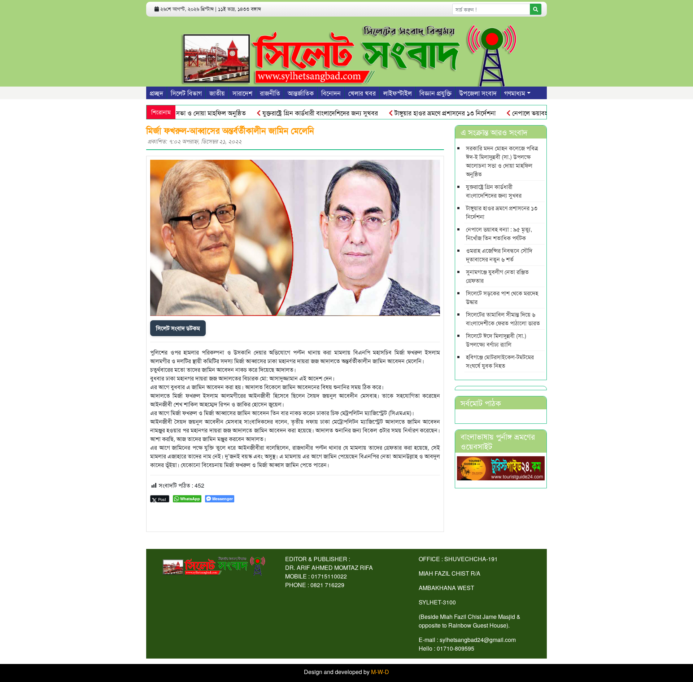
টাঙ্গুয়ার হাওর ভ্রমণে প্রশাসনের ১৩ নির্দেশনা (427, 112)
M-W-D (380, 672)
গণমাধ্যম (514, 92)
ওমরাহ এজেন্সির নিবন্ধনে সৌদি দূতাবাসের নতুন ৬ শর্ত (499, 254)
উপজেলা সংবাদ (478, 92)
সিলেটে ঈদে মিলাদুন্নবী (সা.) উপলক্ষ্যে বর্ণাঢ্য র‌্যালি (496, 339)
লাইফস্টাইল (397, 92)
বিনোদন (331, 92)
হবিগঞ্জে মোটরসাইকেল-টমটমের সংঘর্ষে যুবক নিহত (500, 361)
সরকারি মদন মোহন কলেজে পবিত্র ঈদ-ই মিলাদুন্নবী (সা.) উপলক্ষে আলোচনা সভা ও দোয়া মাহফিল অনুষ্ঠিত (502, 161)
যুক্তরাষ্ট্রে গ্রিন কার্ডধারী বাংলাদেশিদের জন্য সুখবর (302, 112)
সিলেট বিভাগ (186, 92)
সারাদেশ (242, 92)
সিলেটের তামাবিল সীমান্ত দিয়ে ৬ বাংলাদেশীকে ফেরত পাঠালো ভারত (503, 318)
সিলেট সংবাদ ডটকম (178, 328)
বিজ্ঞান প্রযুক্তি (435, 92)
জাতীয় (217, 92)
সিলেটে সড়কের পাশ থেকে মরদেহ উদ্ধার (502, 297)
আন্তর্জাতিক (301, 92)
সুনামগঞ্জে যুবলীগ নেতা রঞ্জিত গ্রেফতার (497, 276)
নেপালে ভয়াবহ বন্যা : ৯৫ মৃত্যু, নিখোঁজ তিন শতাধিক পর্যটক (499, 233)
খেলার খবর (362, 92)
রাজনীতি (270, 92)
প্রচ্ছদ (156, 92)
